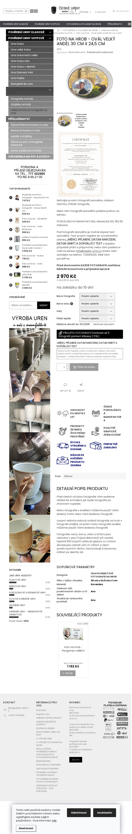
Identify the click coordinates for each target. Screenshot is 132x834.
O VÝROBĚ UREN (44, 738)
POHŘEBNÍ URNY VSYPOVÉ (26, 38)
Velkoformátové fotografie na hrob (29, 111)
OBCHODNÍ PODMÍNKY (47, 768)
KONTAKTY (41, 710)
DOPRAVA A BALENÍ (45, 728)
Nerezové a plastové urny (80, 709)
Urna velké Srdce (21, 49)
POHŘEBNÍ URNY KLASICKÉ (26, 32)
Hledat (26, 11)
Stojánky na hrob (21, 104)
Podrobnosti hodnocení (100, 52)
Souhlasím (104, 813)
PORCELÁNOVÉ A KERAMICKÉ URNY (27, 592)
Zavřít (74, 378)
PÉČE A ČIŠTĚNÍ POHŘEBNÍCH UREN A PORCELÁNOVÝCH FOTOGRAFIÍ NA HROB (47, 753)
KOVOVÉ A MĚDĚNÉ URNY (22, 598)
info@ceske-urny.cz (89, 251)
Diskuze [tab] (68, 476)
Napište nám (43, 714)
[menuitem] (15, 24)
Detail (69, 673)
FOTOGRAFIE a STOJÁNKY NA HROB (28, 91)
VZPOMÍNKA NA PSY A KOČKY (28, 157)
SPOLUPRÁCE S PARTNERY (48, 764)
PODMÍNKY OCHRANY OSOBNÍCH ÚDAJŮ (46, 773)
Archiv (76, 759)
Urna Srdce (17, 43)
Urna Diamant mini (22, 72)
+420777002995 (16, 715)
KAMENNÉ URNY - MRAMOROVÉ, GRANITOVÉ (26, 613)
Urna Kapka (17, 78)
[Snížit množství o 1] (68, 369)
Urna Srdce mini (20, 61)
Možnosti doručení (104, 324)
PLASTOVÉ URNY (17, 579)
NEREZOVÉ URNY (17, 586)
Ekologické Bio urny (22, 84)
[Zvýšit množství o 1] (68, 365)
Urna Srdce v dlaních (23, 66)
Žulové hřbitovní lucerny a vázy (29, 125)
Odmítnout (79, 813)
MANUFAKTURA (43, 761)
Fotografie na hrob (22, 98)
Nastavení (26, 828)
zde (54, 820)
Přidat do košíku (86, 367)
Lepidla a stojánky (21, 136)
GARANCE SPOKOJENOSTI (48, 717)
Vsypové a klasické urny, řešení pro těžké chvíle (81, 725)
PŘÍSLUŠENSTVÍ (19, 119)
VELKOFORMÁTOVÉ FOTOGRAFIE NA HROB (104, 575)
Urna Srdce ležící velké (24, 55)
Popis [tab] (58, 476)
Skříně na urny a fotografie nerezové (27, 143)
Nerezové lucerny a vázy (25, 130)
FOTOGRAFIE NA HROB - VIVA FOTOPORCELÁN (48, 780)
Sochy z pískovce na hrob (26, 150)
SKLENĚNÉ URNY (17, 605)
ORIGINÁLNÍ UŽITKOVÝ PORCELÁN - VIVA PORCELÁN (47, 788)
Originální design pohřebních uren (78, 742)
